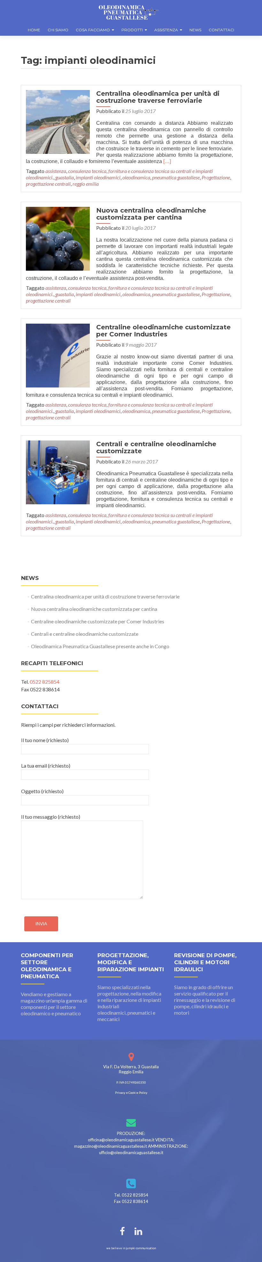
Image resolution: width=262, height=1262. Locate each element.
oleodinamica (136, 177)
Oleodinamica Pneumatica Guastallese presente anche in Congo (100, 646)
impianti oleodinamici (98, 177)
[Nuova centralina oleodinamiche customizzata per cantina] (58, 238)
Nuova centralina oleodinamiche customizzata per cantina (151, 214)
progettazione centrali (48, 184)
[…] (167, 161)
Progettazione (216, 177)
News (195, 29)
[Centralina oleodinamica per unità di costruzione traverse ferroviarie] (58, 121)
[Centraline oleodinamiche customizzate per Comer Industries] (58, 355)
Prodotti (132, 29)
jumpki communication (141, 1248)
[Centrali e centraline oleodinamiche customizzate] (58, 472)
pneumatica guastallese (176, 177)
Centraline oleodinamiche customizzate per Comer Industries (163, 330)
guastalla (64, 177)
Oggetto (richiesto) (42, 791)
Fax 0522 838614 (131, 1201)
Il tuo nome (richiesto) (45, 740)
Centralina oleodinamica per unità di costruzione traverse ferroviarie (158, 97)
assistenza (55, 171)
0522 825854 (44, 682)
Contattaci (221, 29)
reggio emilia (86, 184)
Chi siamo (58, 29)
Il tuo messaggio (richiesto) (50, 817)
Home (34, 29)
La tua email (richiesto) (45, 765)
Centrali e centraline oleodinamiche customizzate (156, 447)
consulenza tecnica (87, 171)
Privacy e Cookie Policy (131, 1092)
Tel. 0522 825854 (131, 1195)
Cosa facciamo (93, 29)
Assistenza (166, 29)
